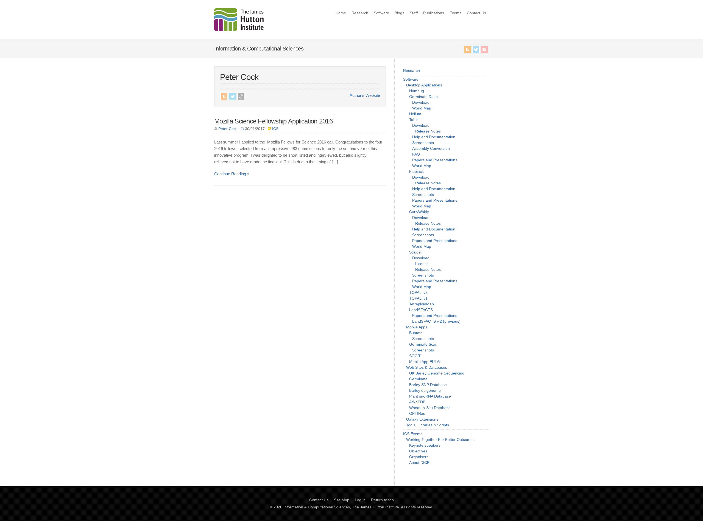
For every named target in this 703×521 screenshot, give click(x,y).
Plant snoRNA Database (430, 396)
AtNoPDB (417, 402)
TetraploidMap (421, 304)
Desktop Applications (424, 85)
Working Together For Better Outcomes (440, 439)
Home (341, 13)
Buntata (416, 333)
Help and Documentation (433, 137)
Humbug (416, 91)
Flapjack (416, 171)
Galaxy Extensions (422, 419)
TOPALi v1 (418, 298)
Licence (422, 263)
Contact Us (476, 13)
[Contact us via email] (484, 49)
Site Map (341, 500)
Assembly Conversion (431, 148)
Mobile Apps (416, 327)
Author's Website (365, 95)
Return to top (382, 500)
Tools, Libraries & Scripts (427, 425)
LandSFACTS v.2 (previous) (436, 321)
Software (381, 13)
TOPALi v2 (418, 292)
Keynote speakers (424, 445)
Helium (415, 114)
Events (455, 13)
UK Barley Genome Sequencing (436, 373)
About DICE (419, 462)
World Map (421, 108)
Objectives (418, 451)
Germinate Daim (423, 96)
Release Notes (428, 131)
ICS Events (412, 434)
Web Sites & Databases (426, 367)
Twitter (476, 49)
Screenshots (423, 142)
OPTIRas (417, 413)
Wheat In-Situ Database (430, 407)
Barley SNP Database (428, 384)
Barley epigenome (425, 390)
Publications (433, 13)
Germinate (418, 379)
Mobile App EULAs (425, 361)
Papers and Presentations (434, 160)
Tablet (414, 119)
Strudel (415, 252)
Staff (414, 13)
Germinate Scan (423, 344)
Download (420, 102)
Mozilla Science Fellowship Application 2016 (273, 121)
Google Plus (241, 96)
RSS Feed (467, 49)
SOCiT (415, 356)
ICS (275, 128)
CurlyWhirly (419, 212)
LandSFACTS (421, 310)
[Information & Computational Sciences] (239, 29)
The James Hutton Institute (375, 507)
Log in (360, 500)
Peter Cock (228, 128)
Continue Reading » (231, 174)
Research (360, 13)
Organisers (418, 457)
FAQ (416, 154)
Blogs (399, 13)
